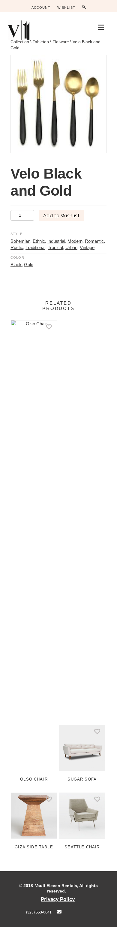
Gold (28, 264)
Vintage (87, 247)
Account (41, 7)
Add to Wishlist (61, 215)
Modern (75, 241)
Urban (71, 247)
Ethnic (39, 241)
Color (17, 257)
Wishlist (66, 7)
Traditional (35, 247)
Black (16, 264)
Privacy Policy (58, 899)
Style (16, 234)
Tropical (55, 247)
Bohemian (20, 241)
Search (85, 7)
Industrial (56, 241)
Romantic (94, 241)
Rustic (16, 247)
